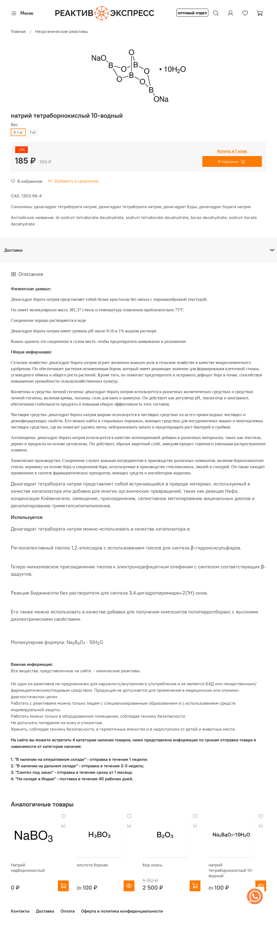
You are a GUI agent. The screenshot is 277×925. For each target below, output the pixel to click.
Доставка (45, 911)
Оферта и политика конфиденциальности (122, 911)
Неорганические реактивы (61, 31)
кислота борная (92, 864)
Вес (14, 124)
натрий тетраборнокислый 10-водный (231, 870)
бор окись (152, 864)
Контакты (20, 911)
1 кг (33, 132)
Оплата (68, 911)
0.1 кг (18, 132)
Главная (18, 31)
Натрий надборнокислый (28, 867)
